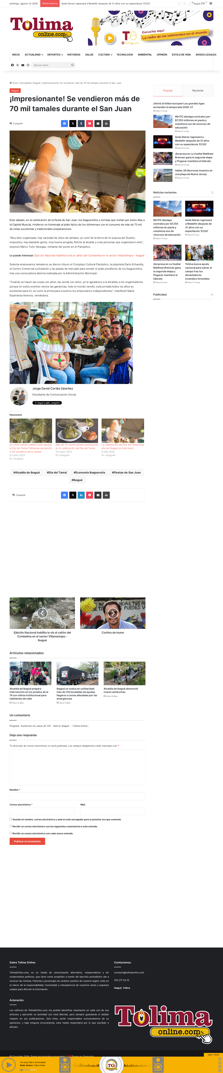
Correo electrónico (21, 804)
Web (82, 804)
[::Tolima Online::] (42, 28)
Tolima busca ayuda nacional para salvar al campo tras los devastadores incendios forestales (198, 271)
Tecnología (125, 54)
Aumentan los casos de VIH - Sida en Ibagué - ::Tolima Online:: (55, 725)
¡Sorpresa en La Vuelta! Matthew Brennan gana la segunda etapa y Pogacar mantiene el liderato (113, 3)
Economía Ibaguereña (90, 472)
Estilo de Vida (181, 54)
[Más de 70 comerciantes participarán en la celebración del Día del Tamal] (77, 431)
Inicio (16, 54)
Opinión (162, 54)
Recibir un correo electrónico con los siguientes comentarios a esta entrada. (55, 826)
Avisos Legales (206, 54)
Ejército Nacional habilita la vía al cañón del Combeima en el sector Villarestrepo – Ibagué (89, 255)
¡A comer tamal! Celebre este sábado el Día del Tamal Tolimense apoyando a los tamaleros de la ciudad (31, 448)
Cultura (104, 54)
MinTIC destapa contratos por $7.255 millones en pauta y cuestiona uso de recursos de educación (167, 227)
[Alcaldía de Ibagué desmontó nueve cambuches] (124, 673)
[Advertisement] (77, 548)
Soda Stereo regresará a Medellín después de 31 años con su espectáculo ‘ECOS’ (192, 140)
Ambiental (145, 54)
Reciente (198, 90)
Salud (89, 54)
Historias (73, 54)
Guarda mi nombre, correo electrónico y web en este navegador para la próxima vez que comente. (67, 819)
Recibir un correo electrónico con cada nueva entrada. (43, 833)
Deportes (53, 54)
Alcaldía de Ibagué (27, 472)
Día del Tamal (58, 472)
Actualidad (33, 54)
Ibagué (36, 83)
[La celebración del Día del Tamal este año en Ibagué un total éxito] (123, 431)
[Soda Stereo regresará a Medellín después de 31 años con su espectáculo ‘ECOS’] (162, 141)
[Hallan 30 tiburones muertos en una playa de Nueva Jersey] (162, 175)
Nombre (15, 789)
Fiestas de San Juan (127, 472)
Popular (168, 90)
